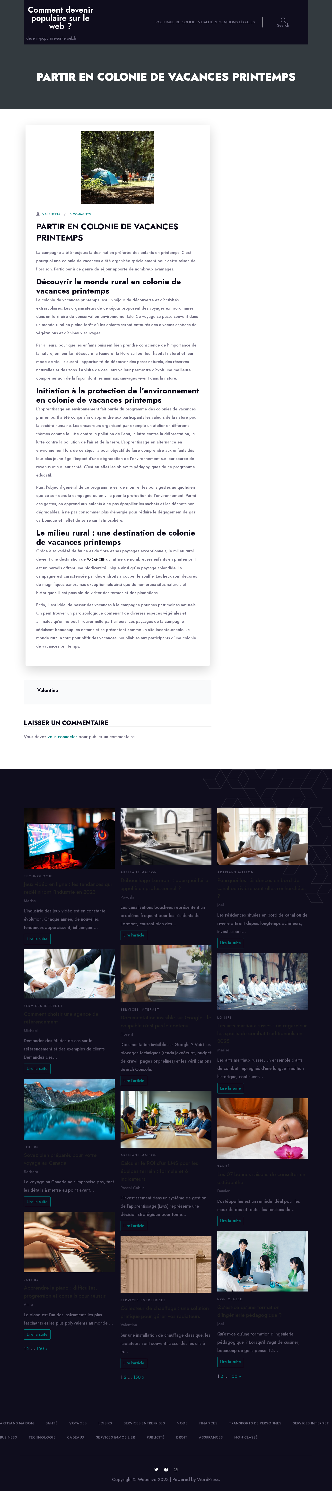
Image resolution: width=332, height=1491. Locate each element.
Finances (208, 1423)
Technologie (38, 876)
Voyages (78, 1423)
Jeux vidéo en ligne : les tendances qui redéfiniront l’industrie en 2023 (68, 888)
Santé (223, 1166)
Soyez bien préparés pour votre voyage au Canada (60, 1159)
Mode (182, 1423)
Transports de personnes (255, 1423)
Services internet (43, 1006)
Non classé (229, 1299)
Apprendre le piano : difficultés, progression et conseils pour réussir (65, 1291)
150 (40, 1348)
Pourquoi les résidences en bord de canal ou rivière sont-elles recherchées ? (261, 888)
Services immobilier (115, 1437)
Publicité (156, 1437)
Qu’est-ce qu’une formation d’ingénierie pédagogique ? (249, 1311)
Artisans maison (139, 872)
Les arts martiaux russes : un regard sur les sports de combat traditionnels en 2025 (262, 1033)
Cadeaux (75, 1437)
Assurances (211, 1437)
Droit (182, 1437)
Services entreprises (143, 1300)
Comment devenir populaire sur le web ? (60, 18)
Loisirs (31, 1147)
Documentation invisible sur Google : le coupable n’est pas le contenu (166, 1021)
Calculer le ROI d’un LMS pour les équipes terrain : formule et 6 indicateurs (159, 1171)
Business (8, 1437)
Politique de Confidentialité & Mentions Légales (205, 22)
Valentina (51, 214)
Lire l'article (133, 935)
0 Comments (80, 214)
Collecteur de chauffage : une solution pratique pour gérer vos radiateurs (165, 1312)
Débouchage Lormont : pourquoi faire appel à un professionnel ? (164, 884)
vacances (96, 559)
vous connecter (62, 737)
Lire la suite (37, 939)
